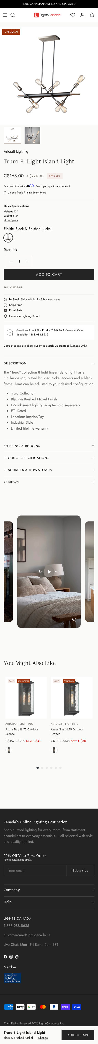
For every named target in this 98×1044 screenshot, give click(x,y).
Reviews (11, 482)
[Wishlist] (72, 15)
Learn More (39, 193)
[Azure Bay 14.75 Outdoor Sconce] (72, 698)
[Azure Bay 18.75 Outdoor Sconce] (26, 698)
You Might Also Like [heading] (30, 663)
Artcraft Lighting (16, 151)
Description (15, 363)
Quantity (11, 249)
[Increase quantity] (28, 261)
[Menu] (5, 15)
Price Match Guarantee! (54, 346)
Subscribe (80, 870)
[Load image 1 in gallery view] (49, 76)
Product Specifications (26, 458)
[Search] (15, 15)
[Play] (49, 571)
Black (8, 750)
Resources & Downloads (28, 470)
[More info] (62, 300)
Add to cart (49, 274)
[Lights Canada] (47, 15)
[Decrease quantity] (10, 261)
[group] (26, 716)
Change (43, 1038)
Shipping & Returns (22, 445)
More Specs (11, 220)
